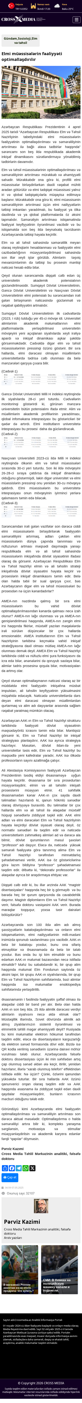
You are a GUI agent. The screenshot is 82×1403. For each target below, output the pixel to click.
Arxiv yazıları (13, 1238)
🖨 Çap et (9, 1177)
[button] (40, 92)
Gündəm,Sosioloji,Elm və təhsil (20, 40)
